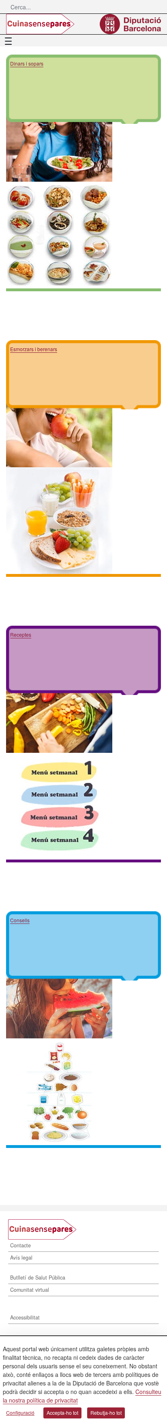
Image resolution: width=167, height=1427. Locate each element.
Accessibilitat (25, 1317)
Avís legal (21, 1257)
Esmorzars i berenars (33, 348)
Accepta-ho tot (62, 1412)
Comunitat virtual (29, 1289)
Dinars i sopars (26, 63)
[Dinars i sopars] (59, 127)
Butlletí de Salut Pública (37, 1277)
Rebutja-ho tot (106, 1412)
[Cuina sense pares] (40, 24)
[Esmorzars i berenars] (59, 413)
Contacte (20, 1245)
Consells (20, 920)
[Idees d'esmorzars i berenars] (59, 699)
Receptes (20, 634)
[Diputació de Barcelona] (130, 24)
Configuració (20, 1412)
